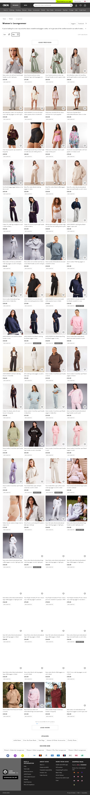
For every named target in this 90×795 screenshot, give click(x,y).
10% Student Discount (29, 777)
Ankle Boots (17, 740)
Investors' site (43, 772)
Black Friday (59, 772)
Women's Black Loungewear (77, 750)
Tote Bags (42, 740)
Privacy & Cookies (71, 793)
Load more (45, 728)
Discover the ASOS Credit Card (62, 779)
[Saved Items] (80, 5)
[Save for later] (21, 71)
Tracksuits (81, 23)
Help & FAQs (77, 1)
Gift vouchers (59, 767)
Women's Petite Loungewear (35, 750)
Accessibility (84, 793)
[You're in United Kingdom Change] (85, 1)
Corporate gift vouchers (62, 770)
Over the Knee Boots (29, 740)
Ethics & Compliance (29, 784)
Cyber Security (43, 775)
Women (11, 19)
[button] (74, 772)
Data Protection (28, 782)
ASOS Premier (27, 774)
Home (4, 19)
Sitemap (26, 779)
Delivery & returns (28, 771)
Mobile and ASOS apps (62, 764)
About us (42, 764)
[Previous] (68, 23)
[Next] (86, 23)
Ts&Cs (78, 793)
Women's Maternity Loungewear (14, 750)
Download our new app (64, 1)
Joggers (73, 23)
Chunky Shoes (72, 740)
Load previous (45, 42)
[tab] (6, 10)
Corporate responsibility (46, 770)
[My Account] (76, 5)
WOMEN (15, 5)
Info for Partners (60, 775)
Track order (26, 769)
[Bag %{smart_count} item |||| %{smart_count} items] (85, 5)
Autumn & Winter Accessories (56, 740)
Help (25, 766)
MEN (25, 5)
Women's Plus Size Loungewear (56, 750)
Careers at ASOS (44, 767)
